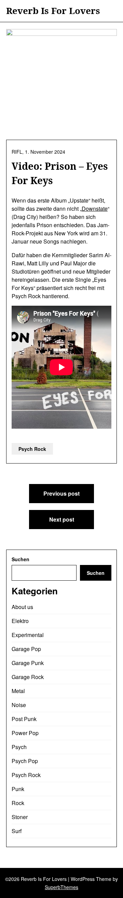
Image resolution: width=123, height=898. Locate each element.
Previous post (61, 493)
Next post (61, 519)
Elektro (20, 621)
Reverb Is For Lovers (53, 11)
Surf (17, 831)
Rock (18, 803)
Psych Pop (25, 761)
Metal (18, 691)
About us (22, 607)
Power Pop (25, 733)
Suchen (20, 559)
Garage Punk (28, 663)
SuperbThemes (61, 887)
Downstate (95, 208)
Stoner (20, 817)
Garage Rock (28, 677)
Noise (19, 705)
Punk (18, 789)
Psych (19, 747)
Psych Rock (32, 448)
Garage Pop (26, 649)
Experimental (28, 635)
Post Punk (24, 719)
